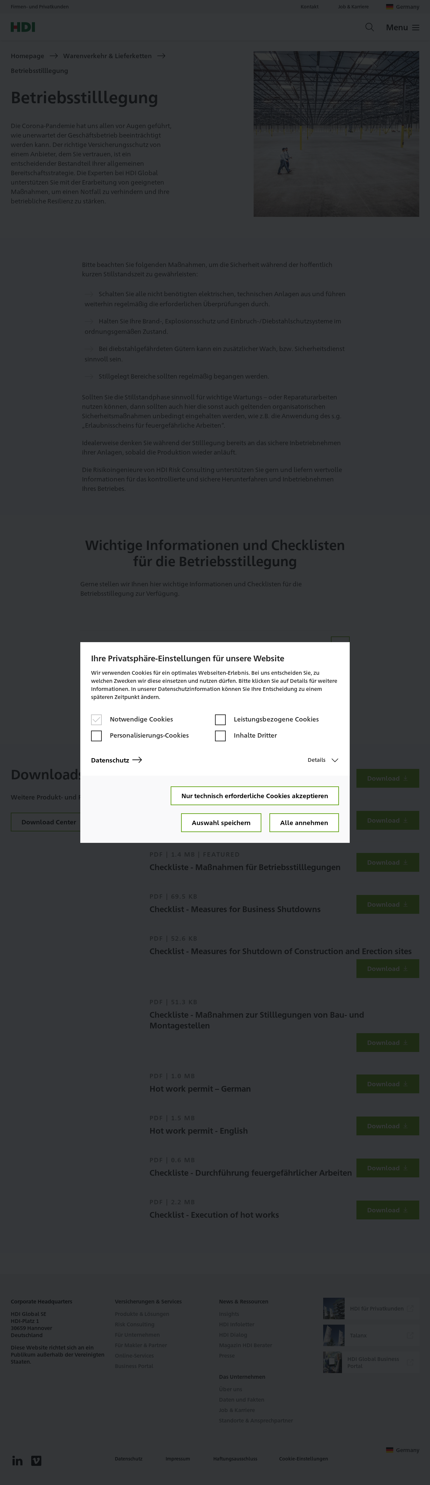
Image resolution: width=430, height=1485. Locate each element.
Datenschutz (110, 759)
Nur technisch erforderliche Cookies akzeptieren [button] (254, 795)
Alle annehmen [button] (304, 822)
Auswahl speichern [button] (221, 822)
